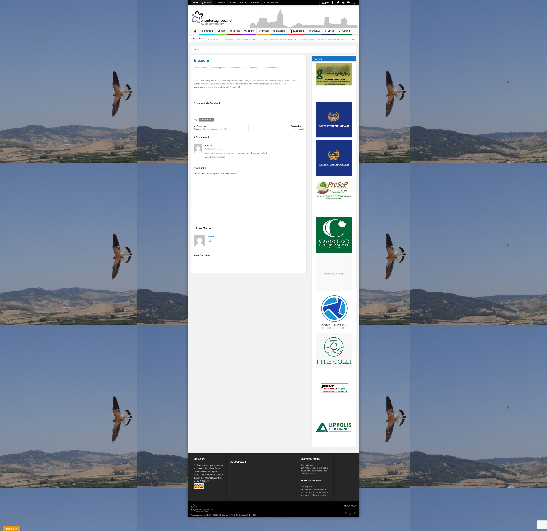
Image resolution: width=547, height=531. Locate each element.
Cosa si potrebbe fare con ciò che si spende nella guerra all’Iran (220, 39)
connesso (209, 173)
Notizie (236, 31)
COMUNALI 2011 (206, 120)
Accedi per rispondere (215, 156)
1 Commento (253, 67)
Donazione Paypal (272, 3)
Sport (251, 31)
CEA (223, 31)
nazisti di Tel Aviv (305, 39)
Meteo (331, 31)
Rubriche (208, 31)
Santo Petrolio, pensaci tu (284, 39)
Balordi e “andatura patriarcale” (259, 39)
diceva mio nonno (307, 465)
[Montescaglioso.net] (212, 17)
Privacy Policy (350, 506)
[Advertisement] (304, 26)
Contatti (222, 3)
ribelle (211, 236)
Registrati (256, 3)
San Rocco (298, 31)
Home (196, 49)
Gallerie (280, 31)
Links (234, 2)
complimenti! (297, 128)
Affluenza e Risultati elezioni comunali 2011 (211, 128)
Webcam (316, 31)
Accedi (244, 3)
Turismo (346, 31)
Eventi (265, 31)
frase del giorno (306, 486)
